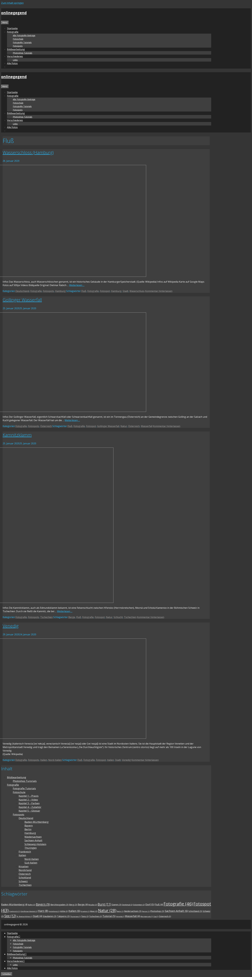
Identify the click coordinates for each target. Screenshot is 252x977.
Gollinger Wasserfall (22, 300)
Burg (104, 904)
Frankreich (25, 851)
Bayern (28, 825)
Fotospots (18, 46)
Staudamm (49, 916)
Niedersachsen (33, 836)
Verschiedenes (15, 56)
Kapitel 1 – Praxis (28, 795)
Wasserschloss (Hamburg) (28, 152)
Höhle (64, 911)
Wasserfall (146, 426)
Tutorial (109, 916)
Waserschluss (137, 291)
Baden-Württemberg (36, 822)
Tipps (85, 916)
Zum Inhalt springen (12, 3)
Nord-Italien (55, 760)
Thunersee (75, 916)
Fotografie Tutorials (22, 42)
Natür (120, 911)
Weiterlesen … (76, 285)
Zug (155, 916)
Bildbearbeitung (16, 777)
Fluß (83, 291)
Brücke (92, 904)
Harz (43, 911)
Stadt (125, 291)
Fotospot (105, 291)
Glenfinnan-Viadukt (28, 911)
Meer (93, 911)
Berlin (27, 829)
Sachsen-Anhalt (33, 840)
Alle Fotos (12, 63)
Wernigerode (146, 916)
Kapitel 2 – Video (28, 799)
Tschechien (46, 617)
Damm (116, 904)
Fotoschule (18, 39)
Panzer (146, 911)
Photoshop (157, 911)
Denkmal (127, 904)
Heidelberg (54, 911)
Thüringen (30, 847)
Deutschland (22, 291)
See (10, 916)
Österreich (46, 426)
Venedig (11, 626)
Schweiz (23, 881)
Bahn (31, 904)
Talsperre (63, 916)
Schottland (25, 877)
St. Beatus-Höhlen (24, 916)
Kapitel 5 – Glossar (29, 810)
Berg (73, 904)
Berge (71, 617)
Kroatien (23, 866)
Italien (43, 760)
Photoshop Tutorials (22, 53)
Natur (123, 426)
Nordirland (25, 870)
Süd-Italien (30, 862)
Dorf (149, 904)
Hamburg (60, 291)
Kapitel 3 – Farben (29, 803)
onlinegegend (14, 12)
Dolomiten (139, 904)
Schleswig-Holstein (35, 844)
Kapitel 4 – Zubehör (30, 807)
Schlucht (118, 617)
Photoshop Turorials (25, 781)
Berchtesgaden (59, 904)
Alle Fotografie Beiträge (24, 35)
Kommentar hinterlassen (158, 291)
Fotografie (36, 291)
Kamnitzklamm (17, 435)
